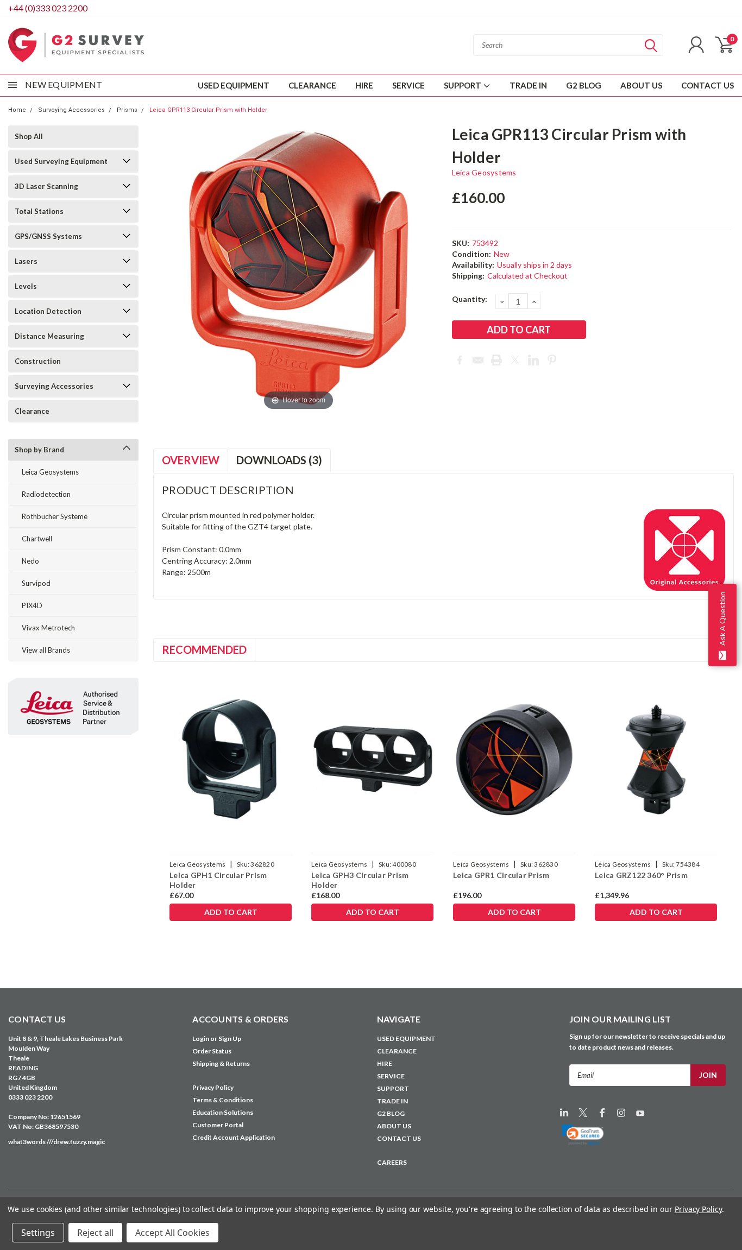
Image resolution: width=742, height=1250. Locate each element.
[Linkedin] (533, 360)
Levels (26, 286)
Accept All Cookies (172, 1233)
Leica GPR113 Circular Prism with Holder (208, 109)
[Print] (496, 360)
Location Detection (48, 311)
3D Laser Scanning (46, 186)
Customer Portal (217, 1125)
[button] (583, 1135)
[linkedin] (564, 1113)
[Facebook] (459, 360)
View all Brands (46, 650)
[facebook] (602, 1113)
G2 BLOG (583, 85)
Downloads (279, 459)
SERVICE (408, 85)
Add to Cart (230, 912)
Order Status (211, 1051)
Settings (38, 1233)
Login (200, 1038)
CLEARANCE (312, 85)
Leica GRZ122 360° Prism (641, 875)
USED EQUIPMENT (233, 85)
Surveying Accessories (71, 109)
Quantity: (469, 299)
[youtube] (640, 1113)
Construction (38, 361)
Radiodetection (46, 494)
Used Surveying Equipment (61, 161)
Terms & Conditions (222, 1100)
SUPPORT (463, 85)
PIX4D (32, 605)
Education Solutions (222, 1112)
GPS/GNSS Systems (48, 236)
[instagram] (621, 1113)
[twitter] (583, 1113)
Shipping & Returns (221, 1063)
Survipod (36, 583)
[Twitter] (515, 360)
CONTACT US (707, 85)
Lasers (26, 261)
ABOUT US (641, 85)
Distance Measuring (49, 336)
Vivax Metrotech (48, 627)
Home (17, 109)
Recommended (204, 649)
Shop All (29, 136)
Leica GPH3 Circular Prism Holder (359, 879)
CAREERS (392, 1162)
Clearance (32, 411)
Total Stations (39, 211)
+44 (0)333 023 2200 (47, 8)
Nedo (30, 561)
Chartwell (37, 538)
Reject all (95, 1233)
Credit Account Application (233, 1137)
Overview (190, 459)
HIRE (364, 85)
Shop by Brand (39, 449)
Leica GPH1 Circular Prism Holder (218, 879)
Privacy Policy (213, 1087)
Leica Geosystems (50, 472)
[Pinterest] (551, 360)
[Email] (478, 360)
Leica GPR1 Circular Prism (501, 875)
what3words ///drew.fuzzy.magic (56, 1142)
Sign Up (229, 1038)
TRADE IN (528, 85)
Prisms (127, 109)
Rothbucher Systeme (54, 516)
